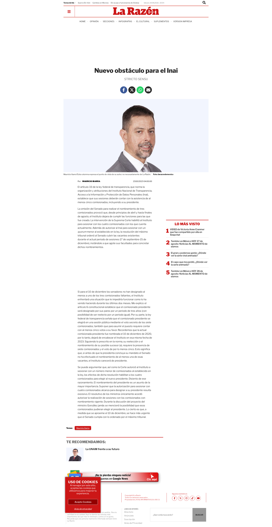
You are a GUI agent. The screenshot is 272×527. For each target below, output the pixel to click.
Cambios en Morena (101, 3)
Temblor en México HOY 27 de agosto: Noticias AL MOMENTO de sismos (189, 244)
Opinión (94, 21)
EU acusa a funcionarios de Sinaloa (125, 3)
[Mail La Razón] (148, 89)
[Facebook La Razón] (123, 89)
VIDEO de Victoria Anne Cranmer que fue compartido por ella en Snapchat (187, 232)
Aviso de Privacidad (133, 523)
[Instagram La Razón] (186, 498)
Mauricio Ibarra (91, 181)
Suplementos (161, 21)
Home (82, 21)
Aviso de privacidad (83, 509)
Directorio (128, 512)
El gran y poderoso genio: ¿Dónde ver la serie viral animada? (188, 254)
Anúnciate (129, 515)
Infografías (125, 21)
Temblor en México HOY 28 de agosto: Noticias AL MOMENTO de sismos (189, 274)
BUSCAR (199, 515)
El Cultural (143, 21)
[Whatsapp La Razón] (140, 89)
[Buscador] (204, 3)
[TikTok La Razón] (192, 498)
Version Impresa (182, 21)
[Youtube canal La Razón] (198, 498)
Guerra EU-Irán (84, 3)
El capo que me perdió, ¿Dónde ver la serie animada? (189, 263)
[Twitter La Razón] (131, 89)
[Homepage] (136, 11)
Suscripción (129, 519)
